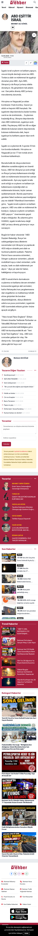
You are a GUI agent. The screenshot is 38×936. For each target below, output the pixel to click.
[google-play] (19, 918)
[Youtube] (23, 873)
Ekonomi (29, 7)
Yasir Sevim (17, 525)
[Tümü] (35, 479)
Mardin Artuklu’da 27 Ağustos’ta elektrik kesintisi (24, 570)
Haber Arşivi (27, 904)
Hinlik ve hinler (10, 393)
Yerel (4, 7)
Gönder (6, 444)
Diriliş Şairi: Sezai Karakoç (14, 409)
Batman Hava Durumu (26, 883)
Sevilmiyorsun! (9, 375)
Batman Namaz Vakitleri (8, 890)
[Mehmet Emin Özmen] (6, 486)
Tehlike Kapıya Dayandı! (21, 519)
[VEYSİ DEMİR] (6, 517)
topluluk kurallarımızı (21, 451)
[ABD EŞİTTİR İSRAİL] (19, 42)
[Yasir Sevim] (6, 528)
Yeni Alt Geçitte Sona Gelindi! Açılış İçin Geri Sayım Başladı (26, 559)
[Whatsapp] (26, 873)
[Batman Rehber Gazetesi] (18, 2)
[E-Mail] (13, 27)
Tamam (26, 933)
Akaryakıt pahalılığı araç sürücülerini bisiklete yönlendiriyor (25, 591)
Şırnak (20, 576)
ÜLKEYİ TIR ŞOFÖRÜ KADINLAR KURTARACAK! (24, 498)
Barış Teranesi (9, 401)
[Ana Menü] (2, 2)
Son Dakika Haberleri (11, 904)
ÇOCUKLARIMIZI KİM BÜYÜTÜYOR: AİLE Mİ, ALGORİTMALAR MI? (20, 529)
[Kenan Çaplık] (6, 538)
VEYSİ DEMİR (17, 516)
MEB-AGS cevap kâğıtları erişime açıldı (26, 601)
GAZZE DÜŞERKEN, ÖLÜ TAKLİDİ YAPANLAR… (21, 539)
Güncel (11, 7)
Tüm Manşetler (27, 897)
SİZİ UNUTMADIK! (11, 379)
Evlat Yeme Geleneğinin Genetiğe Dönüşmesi (21, 488)
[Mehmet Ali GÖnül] (5, 17)
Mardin (20, 586)
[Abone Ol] (35, 63)
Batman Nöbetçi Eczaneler (8, 883)
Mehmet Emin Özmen (20, 483)
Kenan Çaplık (17, 535)
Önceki (6, 351)
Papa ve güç (9, 405)
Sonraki (31, 351)
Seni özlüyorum (10, 383)
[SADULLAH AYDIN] (6, 507)
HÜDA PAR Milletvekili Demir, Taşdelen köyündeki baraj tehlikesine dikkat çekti (26, 580)
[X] (15, 873)
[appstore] (19, 911)
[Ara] (35, 2)
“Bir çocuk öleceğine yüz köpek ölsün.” (19, 387)
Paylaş (6, 62)
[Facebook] (11, 873)
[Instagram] (19, 873)
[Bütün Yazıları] (35, 370)
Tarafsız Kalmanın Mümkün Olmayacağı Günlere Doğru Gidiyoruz (23, 508)
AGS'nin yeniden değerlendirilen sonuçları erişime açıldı (26, 612)
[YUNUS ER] (6, 496)
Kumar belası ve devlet (13, 413)
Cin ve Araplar (9, 397)
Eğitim (20, 597)
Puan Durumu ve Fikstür (8, 898)
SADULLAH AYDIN (18, 504)
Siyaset (20, 7)
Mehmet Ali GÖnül (19, 24)
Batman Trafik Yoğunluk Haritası (26, 890)
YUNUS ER (15, 494)
